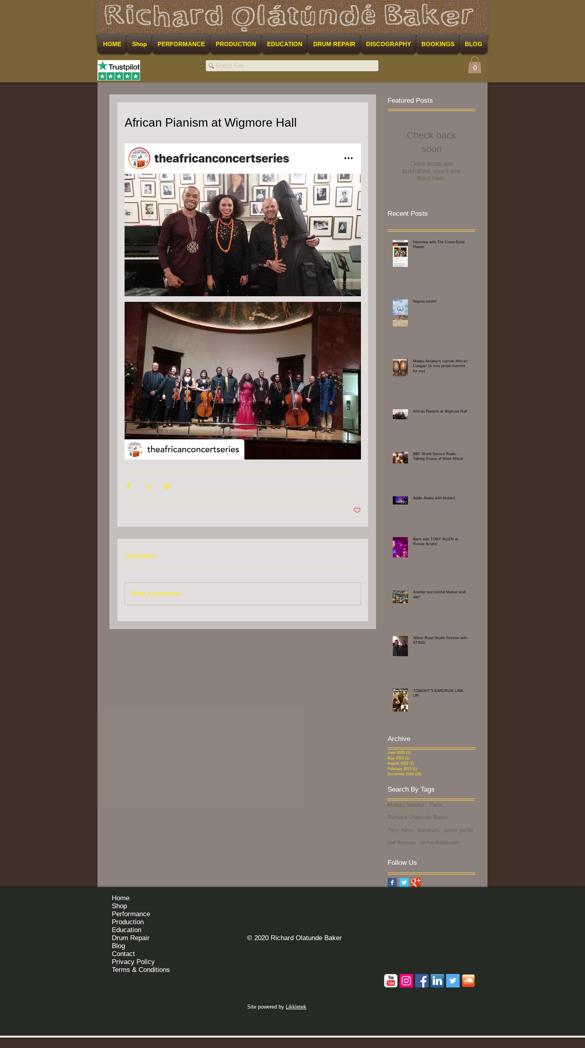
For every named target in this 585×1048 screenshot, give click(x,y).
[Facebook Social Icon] (422, 980)
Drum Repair (131, 938)
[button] (475, 64)
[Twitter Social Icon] (453, 980)
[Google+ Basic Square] (416, 882)
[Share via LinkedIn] (167, 486)
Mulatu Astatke (406, 805)
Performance (131, 914)
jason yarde (459, 830)
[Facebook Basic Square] (392, 882)
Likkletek (296, 1007)
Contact (123, 954)
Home (120, 898)
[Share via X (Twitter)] (148, 486)
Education (126, 930)
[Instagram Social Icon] (406, 980)
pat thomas (402, 842)
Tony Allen (400, 830)
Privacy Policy (133, 962)
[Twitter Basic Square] (404, 882)
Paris (435, 805)
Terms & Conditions (141, 970)
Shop (119, 906)
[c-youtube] (391, 980)
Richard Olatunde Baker (418, 817)
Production (128, 922)
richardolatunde (440, 842)
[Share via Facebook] (128, 486)
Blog (118, 946)
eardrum (428, 830)
